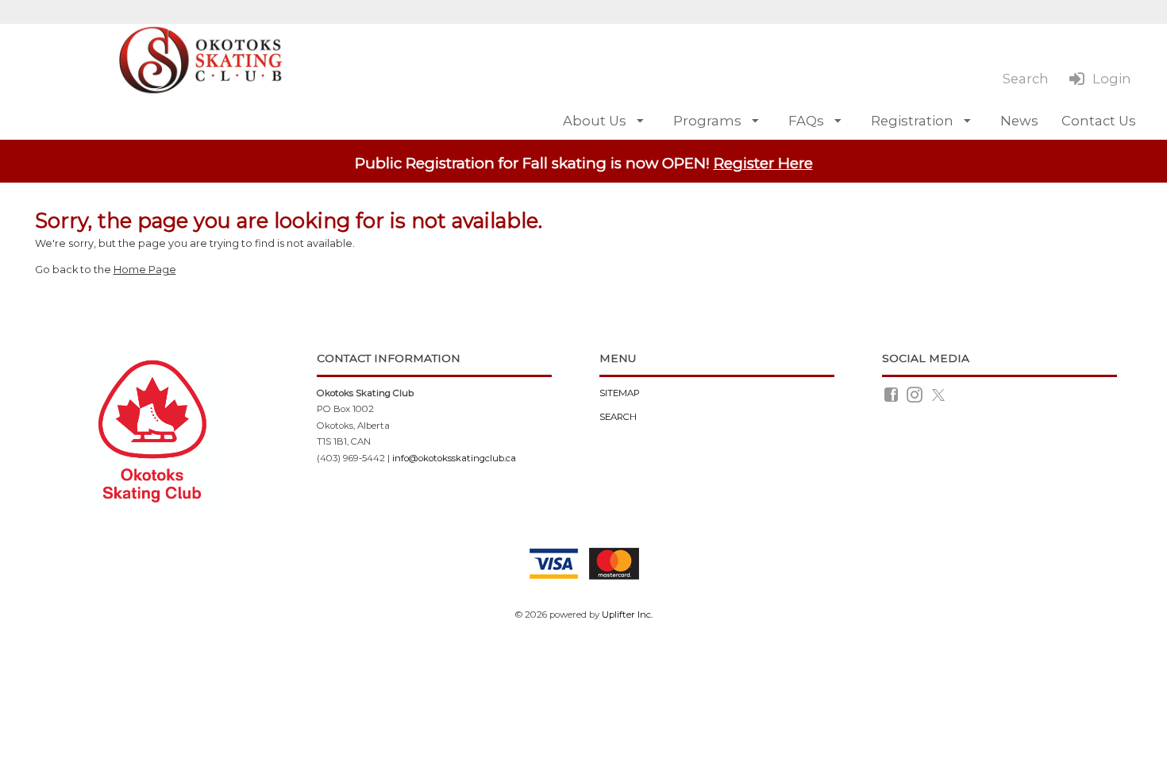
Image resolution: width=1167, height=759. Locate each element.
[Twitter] (939, 393)
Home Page (145, 269)
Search (618, 416)
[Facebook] (892, 393)
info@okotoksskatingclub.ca (454, 458)
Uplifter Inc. (627, 614)
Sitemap (619, 393)
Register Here (763, 163)
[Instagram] (915, 393)
